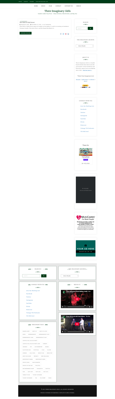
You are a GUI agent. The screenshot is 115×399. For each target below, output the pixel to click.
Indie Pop (49, 353)
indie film (41, 353)
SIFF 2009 (30, 371)
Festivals (36, 349)
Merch (78, 6)
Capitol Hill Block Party (30, 340)
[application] (77, 299)
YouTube (83, 118)
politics (37, 365)
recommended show (28, 368)
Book (24, 334)
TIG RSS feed (85, 131)
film (43, 349)
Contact (58, 6)
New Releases (45, 356)
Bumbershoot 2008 (28, 337)
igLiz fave (32, 353)
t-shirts (91, 79)
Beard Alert (26, 331)
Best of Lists (43, 331)
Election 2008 (27, 349)
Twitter (83, 112)
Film (50, 6)
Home (36, 6)
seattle (48, 368)
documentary (38, 346)
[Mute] (89, 306)
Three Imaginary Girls (57, 11)
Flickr (83, 122)
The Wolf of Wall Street (27, 22)
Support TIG (69, 6)
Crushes (25, 346)
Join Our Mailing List (87, 106)
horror (25, 353)
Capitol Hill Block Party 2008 (31, 343)
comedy (45, 343)
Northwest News (40, 359)
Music (43, 6)
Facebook (83, 109)
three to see (26, 374)
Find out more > (87, 70)
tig (36, 377)
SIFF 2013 (45, 371)
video (50, 377)
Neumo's (36, 356)
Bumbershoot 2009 (41, 337)
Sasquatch (40, 368)
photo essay (26, 362)
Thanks (32, 1)
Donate (26, 1)
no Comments (47, 24)
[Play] (62, 306)
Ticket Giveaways (27, 377)
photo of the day (28, 365)
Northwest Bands (28, 359)
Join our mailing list (42, 1)
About (20, 1)
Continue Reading (25, 33)
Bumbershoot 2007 (44, 334)
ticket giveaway (37, 374)
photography (36, 362)
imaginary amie (25, 24)
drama (47, 346)
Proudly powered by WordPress (49, 392)
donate (78, 79)
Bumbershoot (32, 334)
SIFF (24, 371)
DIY (31, 346)
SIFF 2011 (38, 371)
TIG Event (42, 377)
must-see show (27, 356)
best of (34, 331)
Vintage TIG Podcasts (87, 128)
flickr (49, 349)
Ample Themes (70, 392)
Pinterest (83, 125)
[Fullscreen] (91, 306)
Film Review (23, 21)
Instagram (84, 115)
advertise (85, 79)
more (85, 81)
